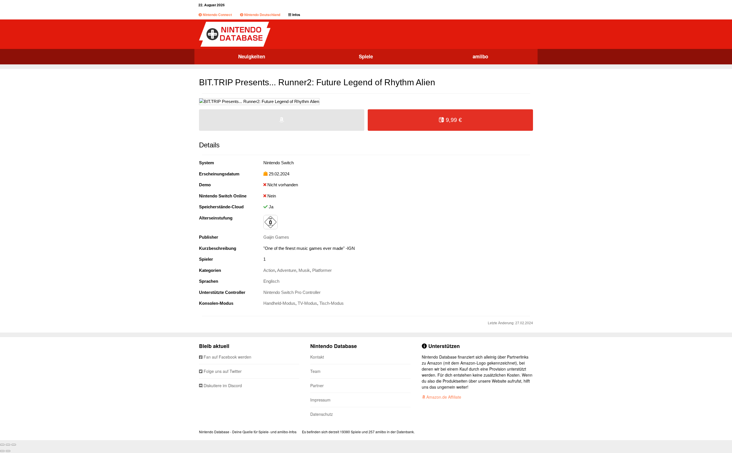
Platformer (322, 270)
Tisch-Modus (331, 303)
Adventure (286, 270)
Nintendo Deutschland (261, 14)
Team (315, 371)
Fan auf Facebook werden (226, 357)
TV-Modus (307, 303)
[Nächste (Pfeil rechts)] (8, 451)
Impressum (320, 400)
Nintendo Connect (217, 14)
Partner (317, 385)
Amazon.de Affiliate (443, 397)
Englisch (271, 281)
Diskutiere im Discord (222, 385)
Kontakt (317, 357)
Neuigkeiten (251, 56)
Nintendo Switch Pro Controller (292, 292)
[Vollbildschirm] (8, 445)
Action (269, 270)
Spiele (366, 56)
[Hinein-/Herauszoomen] (13, 445)
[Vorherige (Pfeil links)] (2, 451)
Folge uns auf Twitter (222, 371)
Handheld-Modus (279, 303)
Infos (295, 14)
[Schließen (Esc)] (2, 445)
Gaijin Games (276, 237)
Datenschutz (321, 414)
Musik (304, 270)
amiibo (480, 56)
